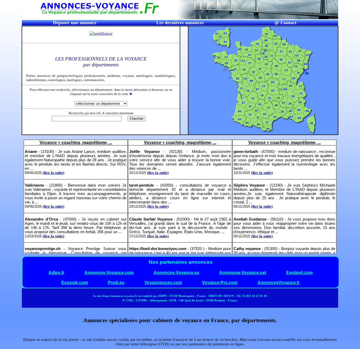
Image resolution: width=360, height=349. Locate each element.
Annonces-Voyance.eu (176, 272)
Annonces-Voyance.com (109, 272)
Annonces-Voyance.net (242, 272)
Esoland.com (299, 272)
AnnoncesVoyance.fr (278, 282)
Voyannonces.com (163, 282)
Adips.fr (56, 272)
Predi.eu (116, 282)
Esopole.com (74, 282)
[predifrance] (101, 33)
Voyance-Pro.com (219, 282)
